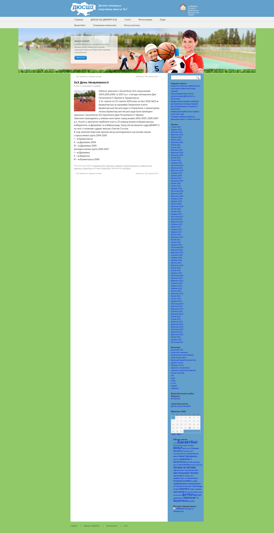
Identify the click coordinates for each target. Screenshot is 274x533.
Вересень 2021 (177, 135)
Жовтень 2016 (177, 250)
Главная (78, 19)
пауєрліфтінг (178, 476)
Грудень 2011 (176, 340)
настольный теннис (186, 472)
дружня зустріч (146, 166)
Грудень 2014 (176, 301)
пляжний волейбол (182, 481)
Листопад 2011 (177, 342)
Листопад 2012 (177, 329)
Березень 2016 (177, 265)
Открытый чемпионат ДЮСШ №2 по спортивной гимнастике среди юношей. (185, 88)
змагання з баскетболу (83, 168)
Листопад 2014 (177, 304)
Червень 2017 (176, 229)
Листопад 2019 (177, 165)
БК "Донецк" (176, 399)
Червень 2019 (176, 173)
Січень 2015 (176, 299)
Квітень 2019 (176, 178)
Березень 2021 (177, 142)
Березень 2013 (177, 327)
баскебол (178, 451)
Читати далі (80, 58)
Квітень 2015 (176, 291)
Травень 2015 (176, 288)
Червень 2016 (176, 258)
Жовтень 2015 (177, 278)
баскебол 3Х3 (188, 451)
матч (182, 470)
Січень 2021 (176, 147)
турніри (174, 386)
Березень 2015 (177, 294)
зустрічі (189, 462)
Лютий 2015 (176, 296)
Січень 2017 (176, 242)
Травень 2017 (176, 232)
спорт (175, 489)
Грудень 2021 (176, 130)
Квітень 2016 (176, 263)
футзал (198, 495)
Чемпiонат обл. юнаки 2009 (148, 77)
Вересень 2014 (177, 309)
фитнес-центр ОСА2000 (181, 406)
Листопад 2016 (177, 247)
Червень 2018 (176, 199)
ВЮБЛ (177, 448)
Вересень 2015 (177, 281)
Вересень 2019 (177, 171)
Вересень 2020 (177, 153)
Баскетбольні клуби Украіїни (182, 355)
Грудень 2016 (176, 245)
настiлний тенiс (191, 470)
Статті (128, 19)
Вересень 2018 (177, 196)
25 (190, 428)
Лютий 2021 (176, 145)
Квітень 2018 (176, 204)
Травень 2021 (176, 137)
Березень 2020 (177, 155)
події (173, 378)
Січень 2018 (176, 212)
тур (175, 491)
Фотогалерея (145, 19)
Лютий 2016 (176, 268)
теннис (198, 489)
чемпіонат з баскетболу (185, 499)
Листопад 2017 (177, 217)
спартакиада (197, 486)
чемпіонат (175, 388)
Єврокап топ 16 (177, 365)
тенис (192, 489)
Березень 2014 (177, 314)
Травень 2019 (176, 176)
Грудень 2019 (176, 163)
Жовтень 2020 (177, 150)
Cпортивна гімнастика (104, 25)
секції (173, 381)
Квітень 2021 (176, 140)
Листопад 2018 (177, 191)
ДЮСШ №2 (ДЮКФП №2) (104, 19)
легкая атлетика (177, 373)
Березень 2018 (177, 206)
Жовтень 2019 (177, 168)
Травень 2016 (176, 260)
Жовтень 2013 (177, 322)
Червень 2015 (176, 286)
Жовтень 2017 (177, 219)
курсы (175, 465)
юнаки (191, 501)
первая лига (189, 476)
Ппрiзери (195, 448)
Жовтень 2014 (177, 306)
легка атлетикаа (196, 465)
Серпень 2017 (177, 224)
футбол (188, 494)
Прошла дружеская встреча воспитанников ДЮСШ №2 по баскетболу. (183, 96)
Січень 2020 (176, 160)
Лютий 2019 (176, 183)
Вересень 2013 (177, 324)
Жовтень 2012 (177, 332)
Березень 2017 (177, 237)
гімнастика (184, 456)
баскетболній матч (180, 454)
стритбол (184, 488)
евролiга (176, 459)
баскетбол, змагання (114, 166)
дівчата (193, 456)
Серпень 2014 (177, 311)
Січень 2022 (176, 127)
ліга (172, 376)
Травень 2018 (176, 201)
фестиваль (189, 492)
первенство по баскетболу (185, 478)
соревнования (180, 483)
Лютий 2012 (176, 337)
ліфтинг (176, 470)
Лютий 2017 (176, 240)
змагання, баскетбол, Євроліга (183, 370)
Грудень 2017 (176, 214)
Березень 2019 (177, 181)
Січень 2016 (176, 270)
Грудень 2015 (176, 273)
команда (196, 462)
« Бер (173, 434)
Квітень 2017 (176, 235)
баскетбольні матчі (131, 166)
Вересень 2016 (177, 253)
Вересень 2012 (177, 335)
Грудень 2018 (176, 188)
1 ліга (175, 443)
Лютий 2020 (176, 158)
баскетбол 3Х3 (99, 166)
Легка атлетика (132, 25)
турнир (181, 491)
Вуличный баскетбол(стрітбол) (183, 360)
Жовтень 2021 (177, 132)
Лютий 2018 (176, 209)
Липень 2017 (176, 227)
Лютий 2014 (176, 317)
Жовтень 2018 (177, 194)
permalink (126, 168)
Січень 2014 (176, 319)
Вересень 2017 (177, 222)
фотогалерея (111, 526)
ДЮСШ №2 (187, 448)
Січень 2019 (176, 186)
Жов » (179, 434)
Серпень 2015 (177, 283)
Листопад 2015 (177, 276)
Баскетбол (79, 25)
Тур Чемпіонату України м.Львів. (88, 77)
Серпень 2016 (177, 255)
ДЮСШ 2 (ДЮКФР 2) (92, 526)
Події (162, 19)
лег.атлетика (184, 465)
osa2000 (97, 86)
